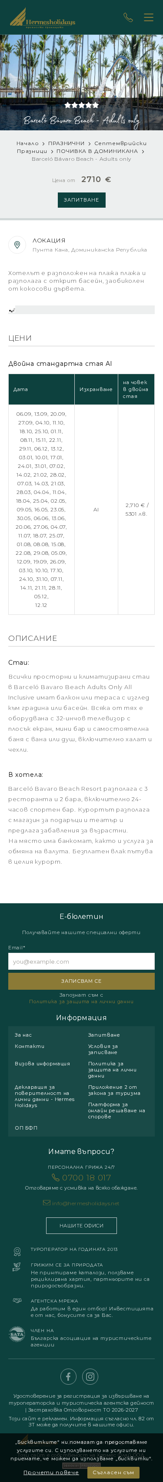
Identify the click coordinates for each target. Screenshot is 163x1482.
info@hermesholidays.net (86, 1203)
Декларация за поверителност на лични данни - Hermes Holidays (45, 1096)
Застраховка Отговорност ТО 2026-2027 (83, 1410)
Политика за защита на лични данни (81, 1001)
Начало (28, 143)
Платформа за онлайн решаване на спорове (117, 1110)
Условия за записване (103, 1049)
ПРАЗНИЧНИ (66, 143)
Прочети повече (51, 1472)
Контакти (30, 1046)
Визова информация (42, 1064)
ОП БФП (26, 1128)
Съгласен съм (113, 1472)
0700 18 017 (81, 1182)
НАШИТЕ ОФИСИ (81, 1226)
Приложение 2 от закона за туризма (114, 1090)
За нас (23, 1035)
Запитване (81, 200)
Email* (17, 948)
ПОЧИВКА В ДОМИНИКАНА (98, 151)
